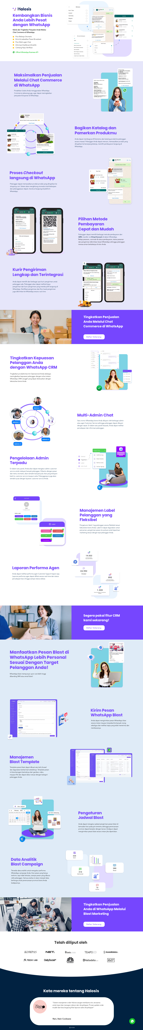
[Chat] (132, 1021)
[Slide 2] (71, 1027)
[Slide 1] (69, 1027)
